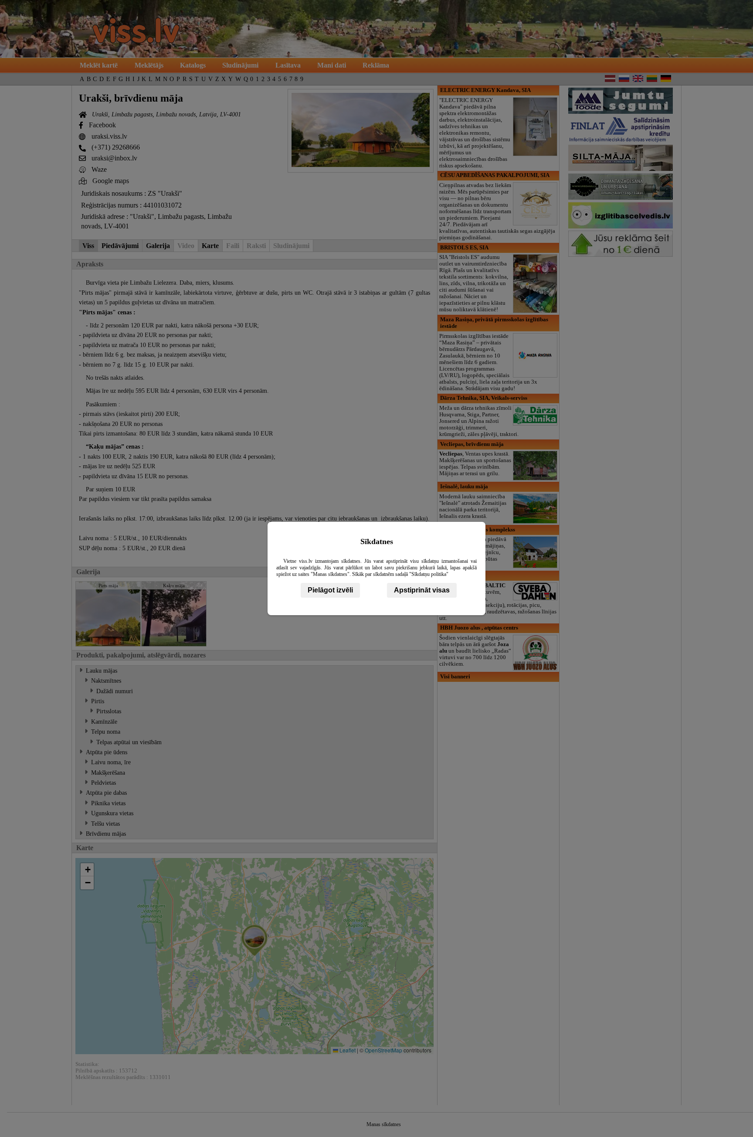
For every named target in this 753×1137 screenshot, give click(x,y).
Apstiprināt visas (422, 590)
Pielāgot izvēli (330, 590)
